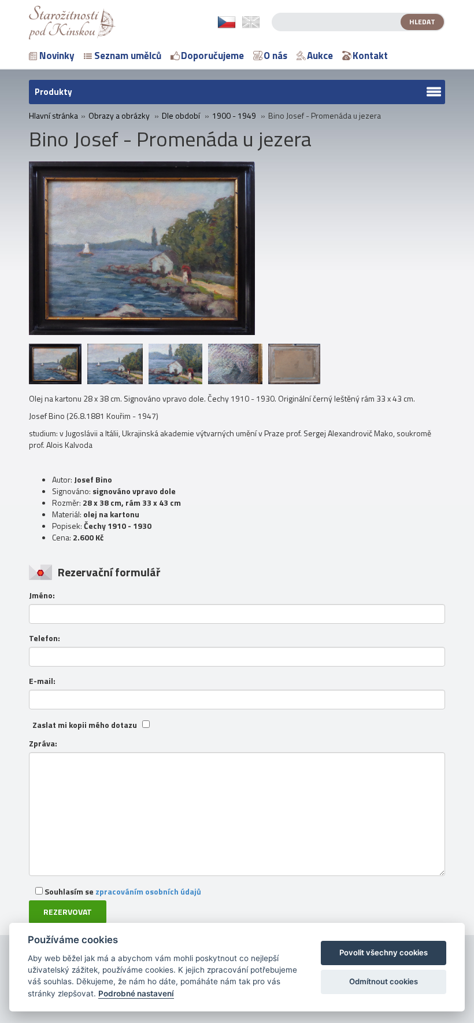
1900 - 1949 (234, 116)
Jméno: (42, 595)
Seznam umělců (127, 55)
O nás (275, 55)
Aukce (320, 55)
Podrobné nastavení (136, 993)
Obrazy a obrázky (119, 116)
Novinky (57, 55)
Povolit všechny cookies (383, 952)
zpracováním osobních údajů (148, 891)
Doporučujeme (212, 55)
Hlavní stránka (53, 116)
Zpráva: (43, 743)
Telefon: (44, 638)
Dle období (181, 116)
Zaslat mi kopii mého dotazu (84, 725)
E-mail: (42, 681)
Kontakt (370, 55)
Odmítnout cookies (383, 981)
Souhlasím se (122, 891)
